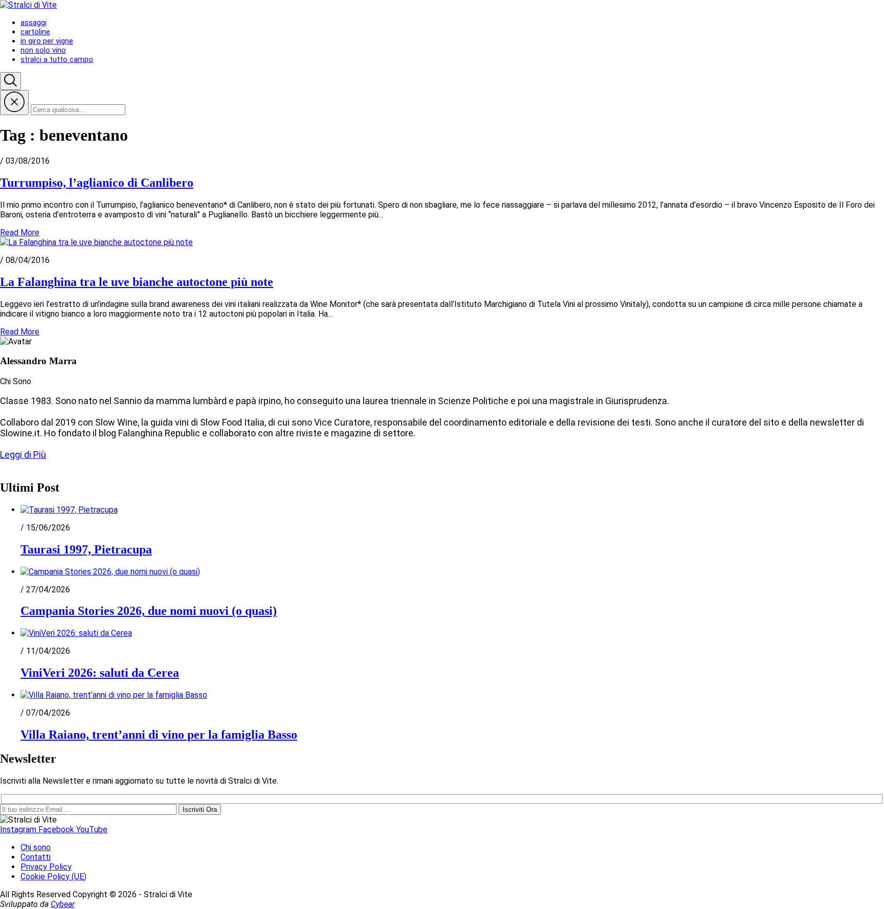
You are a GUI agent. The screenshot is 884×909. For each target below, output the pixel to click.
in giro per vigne (46, 41)
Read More (19, 232)
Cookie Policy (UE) (53, 876)
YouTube (91, 829)
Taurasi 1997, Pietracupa (86, 549)
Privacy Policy (46, 867)
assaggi (33, 22)
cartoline (35, 31)
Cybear (63, 904)
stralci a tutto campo (56, 59)
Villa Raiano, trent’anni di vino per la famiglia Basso (158, 734)
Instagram (19, 829)
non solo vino (43, 50)
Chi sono (35, 847)
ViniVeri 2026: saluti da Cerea (99, 672)
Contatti (35, 857)
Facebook (57, 829)
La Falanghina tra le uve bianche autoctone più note (136, 282)
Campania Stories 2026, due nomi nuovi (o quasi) (148, 610)
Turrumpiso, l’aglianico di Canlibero (96, 182)
